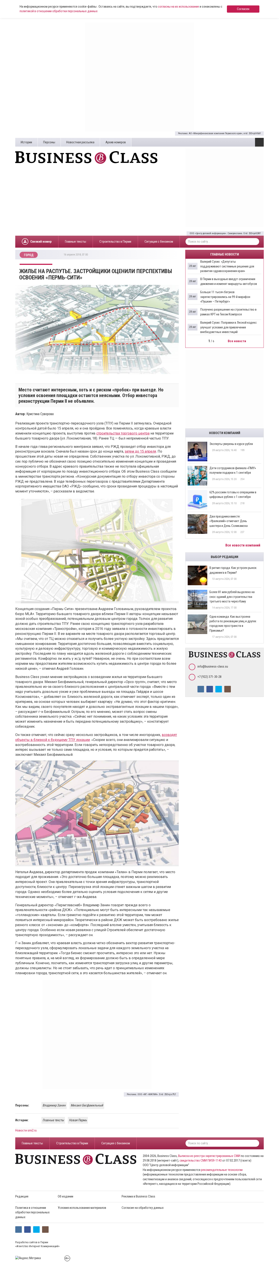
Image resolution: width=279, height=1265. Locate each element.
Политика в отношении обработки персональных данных (32, 1212)
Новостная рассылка (80, 142)
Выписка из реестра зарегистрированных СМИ (209, 1156)
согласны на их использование (178, 6)
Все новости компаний (243, 545)
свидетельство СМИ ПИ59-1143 (201, 1160)
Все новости (237, 341)
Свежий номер (41, 242)
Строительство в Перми (115, 242)
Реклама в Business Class (138, 1196)
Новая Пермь (78, 1120)
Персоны (49, 142)
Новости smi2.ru (26, 1130)
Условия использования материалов (82, 1208)
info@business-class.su (212, 666)
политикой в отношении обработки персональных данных (59, 11)
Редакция (21, 1196)
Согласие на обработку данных (143, 1208)
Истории (26, 142)
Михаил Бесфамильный (87, 1105)
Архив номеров (115, 142)
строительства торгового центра (123, 433)
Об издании (65, 1196)
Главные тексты (75, 242)
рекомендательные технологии (222, 1170)
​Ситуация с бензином (159, 242)
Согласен (243, 9)
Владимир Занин (54, 1105)
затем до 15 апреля (140, 451)
